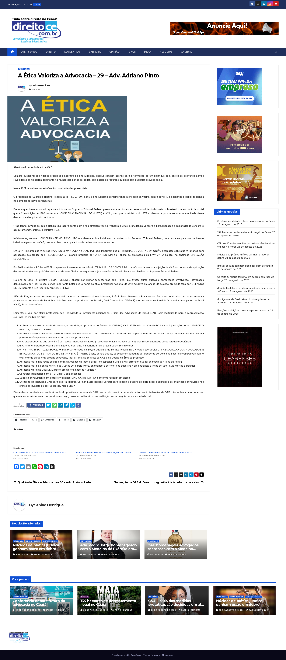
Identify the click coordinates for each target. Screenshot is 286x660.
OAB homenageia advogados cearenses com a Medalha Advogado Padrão (172, 549)
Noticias (153, 597)
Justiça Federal (50, 541)
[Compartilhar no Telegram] (66, 405)
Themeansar (168, 655)
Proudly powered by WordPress (127, 655)
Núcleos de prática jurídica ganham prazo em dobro (36, 547)
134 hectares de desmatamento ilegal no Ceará (244, 232)
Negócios (166, 51)
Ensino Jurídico (33, 541)
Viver (132, 51)
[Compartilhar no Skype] (72, 405)
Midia (148, 51)
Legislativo (72, 51)
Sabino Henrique (41, 85)
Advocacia (24, 69)
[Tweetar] (48, 405)
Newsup (154, 655)
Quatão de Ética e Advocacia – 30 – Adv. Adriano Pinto (54, 482)
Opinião (115, 51)
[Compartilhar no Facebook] (36, 405)
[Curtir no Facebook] (78, 405)
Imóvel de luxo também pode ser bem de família (245, 265)
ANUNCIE (186, 51)
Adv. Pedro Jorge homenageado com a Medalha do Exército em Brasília (108, 549)
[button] (276, 51)
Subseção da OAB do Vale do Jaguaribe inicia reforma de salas (156, 482)
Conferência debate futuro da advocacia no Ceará (246, 221)
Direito (51, 51)
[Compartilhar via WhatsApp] (54, 405)
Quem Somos (29, 51)
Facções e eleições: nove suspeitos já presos (243, 310)
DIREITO (84, 597)
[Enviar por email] (60, 405)
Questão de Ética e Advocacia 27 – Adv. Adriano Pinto (165, 452)
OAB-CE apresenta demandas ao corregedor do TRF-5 (103, 452)
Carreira (95, 51)
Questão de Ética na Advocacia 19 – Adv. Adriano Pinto (40, 452)
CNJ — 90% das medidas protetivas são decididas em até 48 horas (175, 604)
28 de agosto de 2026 (28, 610)
